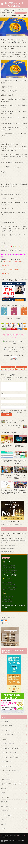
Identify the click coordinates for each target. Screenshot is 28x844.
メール (3, 398)
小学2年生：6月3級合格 (8, 568)
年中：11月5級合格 (7, 596)
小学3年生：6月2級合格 (8, 572)
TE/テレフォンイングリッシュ (8, 367)
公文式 (3, 793)
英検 (3, 819)
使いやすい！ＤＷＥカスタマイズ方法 (12, 784)
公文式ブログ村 (14, 359)
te (14, 369)
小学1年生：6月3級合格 (8, 584)
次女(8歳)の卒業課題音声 (7, 548)
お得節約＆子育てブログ (7, 837)
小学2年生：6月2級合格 (8, 589)
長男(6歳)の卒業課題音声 (7, 551)
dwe (11, 369)
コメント (3, 381)
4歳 (6, 369)
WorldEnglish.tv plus (7, 766)
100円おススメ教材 (7, 725)
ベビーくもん (5, 797)
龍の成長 (3, 828)
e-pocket (4, 739)
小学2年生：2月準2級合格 (9, 570)
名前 (2, 393)
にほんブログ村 (5, 265)
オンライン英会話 (6, 730)
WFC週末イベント (7, 761)
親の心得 (3, 824)
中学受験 (3, 788)
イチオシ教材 (4, 721)
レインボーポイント (7, 779)
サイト (2, 404)
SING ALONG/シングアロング (10, 748)
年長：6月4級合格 (7, 599)
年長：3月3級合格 (7, 601)
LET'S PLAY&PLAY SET (8, 743)
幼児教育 (14, 343)
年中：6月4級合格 (7, 582)
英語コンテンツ (5, 806)
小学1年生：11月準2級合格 (9, 587)
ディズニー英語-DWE (21, 367)
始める (18, 369)
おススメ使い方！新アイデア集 (10, 770)
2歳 (3, 369)
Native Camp (18, 524)
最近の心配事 (4, 801)
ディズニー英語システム (14, 351)
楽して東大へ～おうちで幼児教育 (14, 4)
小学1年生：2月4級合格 (8, 565)
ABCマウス (5, 810)
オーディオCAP (6, 775)
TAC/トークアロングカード (9, 752)
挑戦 (23, 369)
